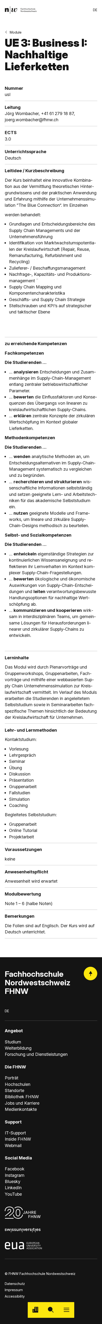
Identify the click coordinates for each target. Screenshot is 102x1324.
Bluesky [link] (12, 1181)
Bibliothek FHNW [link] (22, 1096)
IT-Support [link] (15, 1132)
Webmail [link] (13, 1145)
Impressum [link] (14, 1290)
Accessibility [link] (15, 1296)
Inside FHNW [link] (18, 1139)
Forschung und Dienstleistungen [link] (36, 1054)
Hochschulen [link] (17, 1084)
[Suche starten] (51, 1310)
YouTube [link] (13, 1194)
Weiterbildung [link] (18, 1048)
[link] (21, 10)
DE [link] (95, 10)
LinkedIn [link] (13, 1187)
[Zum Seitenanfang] (90, 973)
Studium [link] (13, 1041)
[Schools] (35, 1310)
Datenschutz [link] (15, 1284)
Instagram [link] (14, 1175)
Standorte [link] (14, 1090)
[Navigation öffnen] (66, 1310)
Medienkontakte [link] (21, 1109)
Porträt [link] (11, 1077)
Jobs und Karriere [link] (22, 1103)
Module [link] (16, 32)
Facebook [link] (14, 1168)
